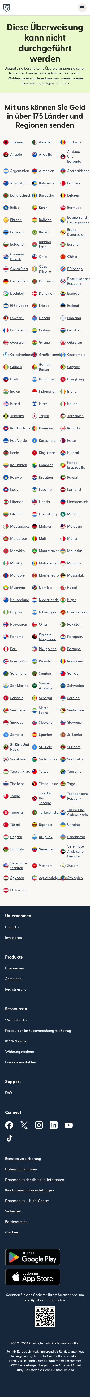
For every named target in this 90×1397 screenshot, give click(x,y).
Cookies (12, 1232)
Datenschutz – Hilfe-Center (27, 1201)
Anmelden (13, 979)
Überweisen (14, 968)
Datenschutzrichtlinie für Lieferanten (34, 1180)
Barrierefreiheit (17, 1222)
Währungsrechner (19, 1052)
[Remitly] (6, 8)
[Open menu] (82, 7)
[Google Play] (32, 1257)
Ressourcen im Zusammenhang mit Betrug (38, 1031)
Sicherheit (13, 1211)
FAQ (8, 1093)
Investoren (13, 938)
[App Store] (32, 1277)
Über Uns (12, 927)
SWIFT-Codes (16, 1020)
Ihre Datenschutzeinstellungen (29, 1190)
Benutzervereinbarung (23, 1159)
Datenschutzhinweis (21, 1169)
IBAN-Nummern (17, 1041)
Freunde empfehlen (20, 1062)
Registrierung (16, 989)
